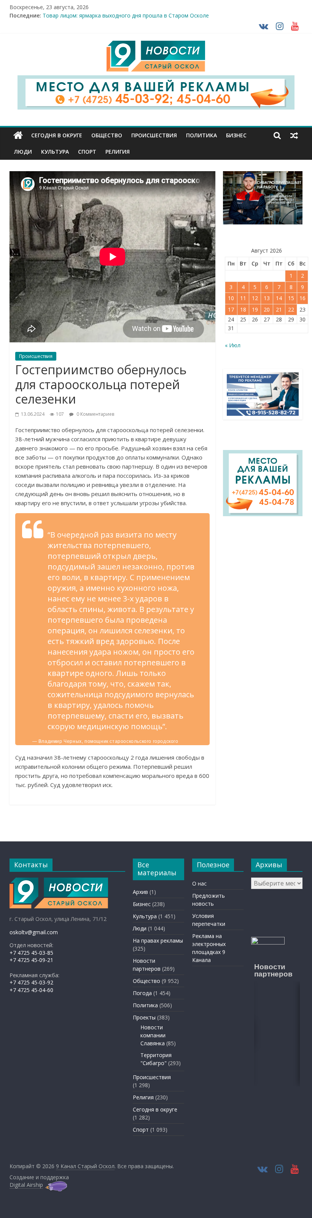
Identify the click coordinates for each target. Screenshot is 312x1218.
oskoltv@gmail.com (34, 932)
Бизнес (236, 135)
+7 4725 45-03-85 (31, 952)
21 (279, 309)
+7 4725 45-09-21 (31, 960)
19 (255, 309)
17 (231, 309)
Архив (140, 891)
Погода (142, 993)
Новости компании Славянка (153, 1035)
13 (267, 298)
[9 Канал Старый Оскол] (18, 135)
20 (267, 309)
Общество (106, 135)
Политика (201, 135)
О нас (199, 883)
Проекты (144, 1017)
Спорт (87, 151)
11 (243, 298)
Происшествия (154, 135)
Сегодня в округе (56, 135)
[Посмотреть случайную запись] (294, 135)
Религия (117, 151)
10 (231, 298)
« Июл (232, 345)
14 (279, 298)
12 (255, 298)
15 (291, 298)
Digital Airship (26, 1184)
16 (302, 298)
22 (291, 309)
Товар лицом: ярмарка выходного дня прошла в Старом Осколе (126, 18)
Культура (55, 151)
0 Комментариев (94, 414)
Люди (23, 151)
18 (243, 309)
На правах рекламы (158, 940)
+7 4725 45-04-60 (31, 990)
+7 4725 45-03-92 (31, 982)
